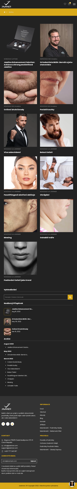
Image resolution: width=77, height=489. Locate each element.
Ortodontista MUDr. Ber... (22, 319)
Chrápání (44, 195)
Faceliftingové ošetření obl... (17, 375)
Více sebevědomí (12, 152)
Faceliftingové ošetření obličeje (19, 195)
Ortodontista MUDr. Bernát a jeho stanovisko (56, 63)
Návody (42, 415)
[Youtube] (12, 424)
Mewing (8, 237)
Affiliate (42, 425)
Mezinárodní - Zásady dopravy (50, 450)
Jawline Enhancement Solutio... (18, 347)
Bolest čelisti (46, 152)
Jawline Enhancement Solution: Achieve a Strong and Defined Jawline (19, 64)
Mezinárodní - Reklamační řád (50, 431)
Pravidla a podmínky (47, 440)
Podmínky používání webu (49, 446)
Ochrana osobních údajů (49, 443)
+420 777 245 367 (10, 451)
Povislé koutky (47, 109)
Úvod (42, 409)
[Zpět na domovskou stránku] (4, 12)
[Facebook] (3, 424)
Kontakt (42, 421)
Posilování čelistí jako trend (17, 280)
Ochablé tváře (47, 237)
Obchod (43, 412)
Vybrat (33, 461)
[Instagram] (8, 424)
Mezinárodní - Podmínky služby (51, 428)
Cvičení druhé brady (14, 109)
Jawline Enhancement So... (22, 309)
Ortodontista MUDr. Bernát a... (17, 354)
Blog (41, 418)
